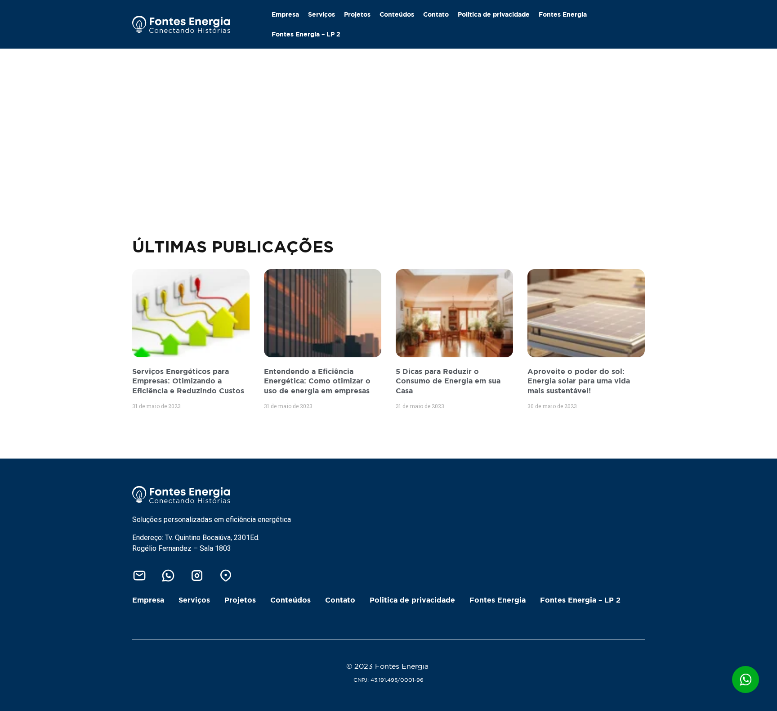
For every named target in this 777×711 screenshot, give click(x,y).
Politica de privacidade (494, 14)
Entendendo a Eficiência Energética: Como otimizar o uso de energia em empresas (317, 381)
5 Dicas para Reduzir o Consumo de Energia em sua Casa (448, 381)
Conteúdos (397, 14)
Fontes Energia (563, 14)
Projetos (357, 14)
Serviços (321, 14)
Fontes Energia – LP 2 (306, 34)
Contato (436, 14)
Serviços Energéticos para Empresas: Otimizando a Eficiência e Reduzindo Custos (188, 381)
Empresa (285, 14)
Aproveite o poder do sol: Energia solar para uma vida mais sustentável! (578, 381)
